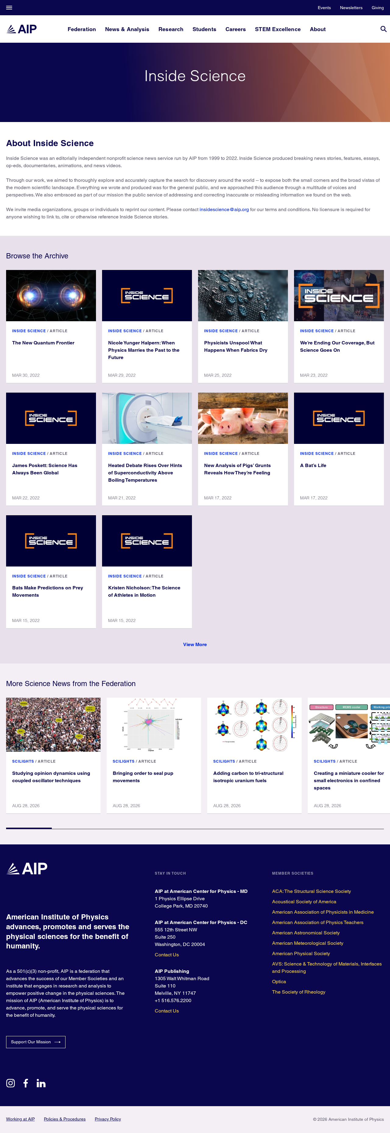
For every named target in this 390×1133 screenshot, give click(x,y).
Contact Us (167, 955)
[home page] (21, 29)
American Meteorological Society (307, 943)
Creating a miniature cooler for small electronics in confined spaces (349, 780)
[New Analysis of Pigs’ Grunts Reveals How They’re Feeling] (243, 418)
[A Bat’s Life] (339, 418)
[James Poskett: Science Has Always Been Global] (51, 418)
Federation (82, 29)
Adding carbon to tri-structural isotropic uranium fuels (248, 776)
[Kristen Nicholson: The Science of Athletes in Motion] (147, 540)
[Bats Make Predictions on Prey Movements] (51, 540)
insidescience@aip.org (224, 209)
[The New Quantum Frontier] (51, 295)
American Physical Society (301, 953)
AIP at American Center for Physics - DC (201, 922)
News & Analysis (127, 29)
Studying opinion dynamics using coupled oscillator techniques (51, 776)
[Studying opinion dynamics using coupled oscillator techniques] (53, 724)
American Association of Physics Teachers (317, 922)
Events (324, 7)
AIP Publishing (172, 971)
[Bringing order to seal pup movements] (154, 724)
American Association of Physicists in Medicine (323, 912)
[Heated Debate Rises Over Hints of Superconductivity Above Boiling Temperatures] (147, 418)
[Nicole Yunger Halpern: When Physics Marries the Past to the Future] (147, 295)
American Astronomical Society (306, 933)
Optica (279, 981)
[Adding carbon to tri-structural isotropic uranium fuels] (254, 724)
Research (170, 29)
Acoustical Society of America (304, 902)
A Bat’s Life (313, 465)
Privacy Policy (108, 1119)
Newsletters (351, 7)
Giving (378, 7)
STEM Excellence (277, 29)
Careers (235, 29)
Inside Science (29, 331)
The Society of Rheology (298, 992)
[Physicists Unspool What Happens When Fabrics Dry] (243, 295)
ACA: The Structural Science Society (311, 891)
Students (204, 29)
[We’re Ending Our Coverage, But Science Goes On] (339, 295)
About (318, 29)
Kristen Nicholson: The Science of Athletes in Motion (144, 591)
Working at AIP (20, 1119)
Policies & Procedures (65, 1119)
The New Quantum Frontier (43, 343)
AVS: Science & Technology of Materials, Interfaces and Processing (327, 967)
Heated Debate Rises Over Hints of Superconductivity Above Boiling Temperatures (145, 472)
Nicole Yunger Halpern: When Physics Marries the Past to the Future (143, 350)
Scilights (23, 761)
